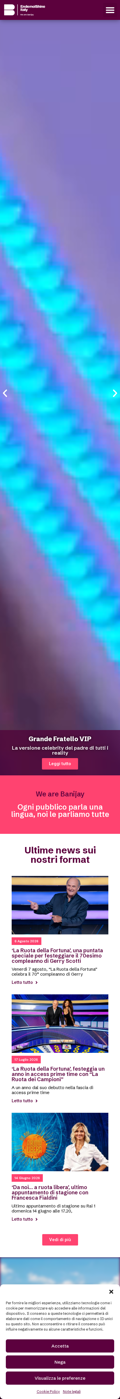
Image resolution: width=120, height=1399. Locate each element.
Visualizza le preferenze (60, 1378)
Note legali (72, 1391)
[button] (111, 1292)
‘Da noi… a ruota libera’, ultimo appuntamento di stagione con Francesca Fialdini (50, 1192)
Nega (60, 1362)
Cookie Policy (48, 1391)
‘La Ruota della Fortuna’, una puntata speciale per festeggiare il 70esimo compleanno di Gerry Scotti (57, 955)
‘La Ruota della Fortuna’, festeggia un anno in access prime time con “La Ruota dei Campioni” (58, 1074)
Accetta (60, 1346)
